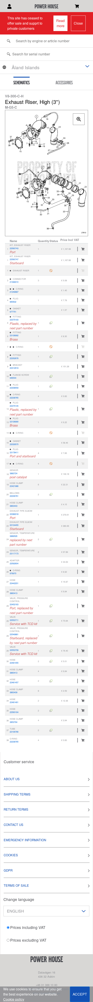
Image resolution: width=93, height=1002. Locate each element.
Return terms (16, 809)
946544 (13, 377)
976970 (13, 573)
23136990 (14, 421)
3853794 (13, 722)
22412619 (14, 367)
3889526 (13, 536)
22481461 (14, 702)
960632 (13, 301)
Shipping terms (17, 794)
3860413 (13, 593)
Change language (18, 899)
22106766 (14, 731)
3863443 (13, 505)
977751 (13, 311)
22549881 (14, 634)
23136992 (14, 335)
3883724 (13, 473)
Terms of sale (16, 885)
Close (78, 23)
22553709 (14, 650)
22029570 (14, 444)
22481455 (14, 662)
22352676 (14, 358)
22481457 (14, 682)
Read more (60, 23)
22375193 (14, 319)
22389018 (14, 514)
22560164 (14, 712)
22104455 (14, 525)
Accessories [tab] (64, 82)
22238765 (14, 397)
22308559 (14, 387)
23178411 (14, 452)
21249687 (14, 291)
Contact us (13, 824)
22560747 (14, 259)
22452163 (14, 604)
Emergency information (25, 840)
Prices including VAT (27, 927)
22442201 (14, 583)
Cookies (11, 855)
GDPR (8, 870)
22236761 (14, 495)
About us (12, 779)
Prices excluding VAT (28, 940)
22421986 (14, 486)
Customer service (19, 761)
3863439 (13, 692)
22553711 (14, 620)
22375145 (14, 405)
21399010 (14, 281)
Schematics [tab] (21, 82)
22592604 (14, 563)
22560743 (14, 248)
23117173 (14, 553)
